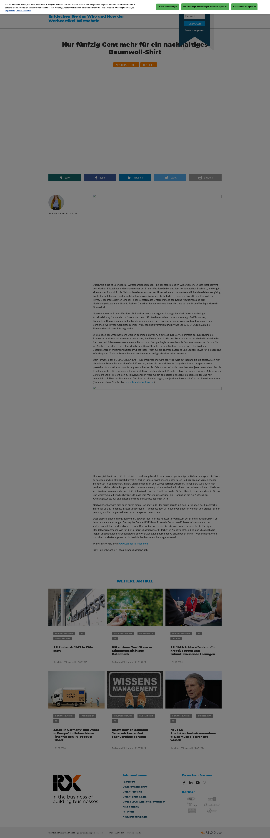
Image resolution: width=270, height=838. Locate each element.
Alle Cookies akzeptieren (244, 6)
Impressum (10, 10)
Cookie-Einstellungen (167, 6)
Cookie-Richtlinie (23, 10)
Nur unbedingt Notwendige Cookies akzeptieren (205, 6)
